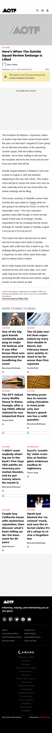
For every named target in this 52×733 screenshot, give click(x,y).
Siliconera (26, 675)
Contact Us (29, 630)
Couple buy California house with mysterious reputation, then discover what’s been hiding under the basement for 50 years (13, 528)
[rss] (4, 619)
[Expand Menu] (42, 10)
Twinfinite (26, 661)
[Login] (47, 10)
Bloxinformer (26, 707)
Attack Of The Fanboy (26, 668)
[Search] (37, 10)
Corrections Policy (10, 633)
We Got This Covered (26, 678)
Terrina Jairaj (32, 473)
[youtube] (29, 619)
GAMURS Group (44, 717)
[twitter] (16, 619)
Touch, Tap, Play (26, 700)
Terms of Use (30, 641)
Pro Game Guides (26, 657)
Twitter (33, 202)
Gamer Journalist (26, 686)
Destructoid (26, 682)
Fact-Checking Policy (11, 637)
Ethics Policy (30, 633)
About (5, 630)
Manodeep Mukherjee (11, 368)
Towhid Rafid (32, 368)
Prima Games (26, 671)
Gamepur (26, 664)
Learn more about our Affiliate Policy (15, 298)
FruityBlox (26, 703)
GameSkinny (26, 689)
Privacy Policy (8, 641)
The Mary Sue (26, 696)
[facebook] (23, 619)
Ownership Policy (32, 637)
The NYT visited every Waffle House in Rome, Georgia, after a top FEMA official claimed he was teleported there (13, 405)
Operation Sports (26, 693)
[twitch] (10, 619)
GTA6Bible (26, 711)
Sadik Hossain (8, 546)
